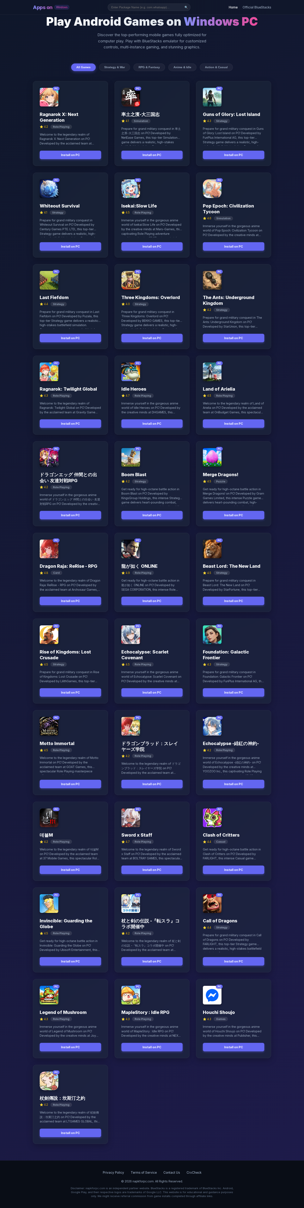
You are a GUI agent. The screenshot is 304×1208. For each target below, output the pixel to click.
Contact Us (171, 1173)
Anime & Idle (182, 67)
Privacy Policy (113, 1173)
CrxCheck (194, 1173)
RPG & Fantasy (149, 67)
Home (233, 7)
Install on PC (70, 155)
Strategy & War (114, 67)
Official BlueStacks (257, 7)
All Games (83, 67)
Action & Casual (216, 67)
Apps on (50, 7)
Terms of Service (144, 1173)
